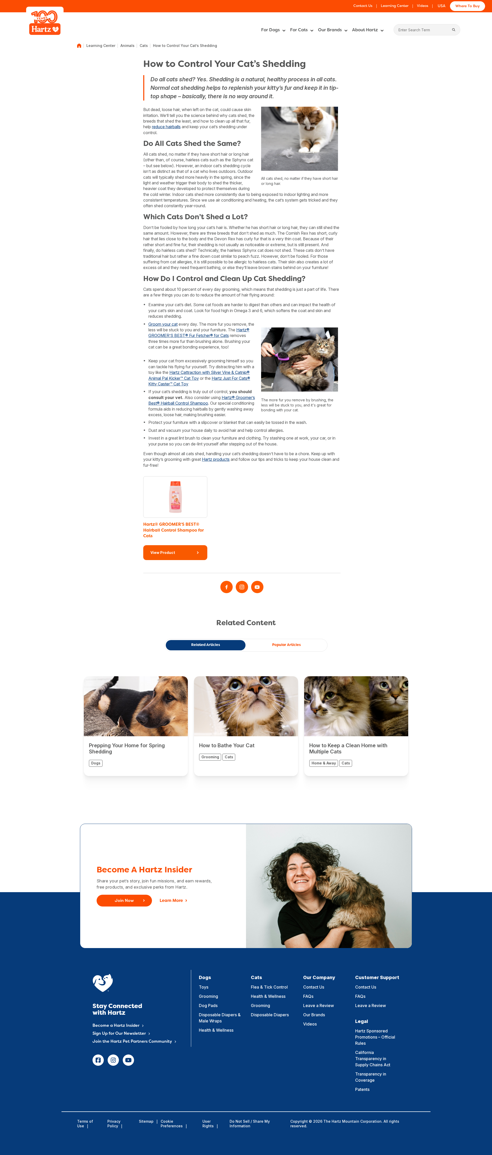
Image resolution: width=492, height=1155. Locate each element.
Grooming (208, 996)
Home (79, 46)
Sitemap (146, 1121)
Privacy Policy (113, 1123)
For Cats (299, 30)
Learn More (171, 901)
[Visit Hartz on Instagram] (242, 587)
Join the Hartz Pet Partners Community (132, 1042)
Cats (144, 45)
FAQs (308, 996)
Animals (127, 45)
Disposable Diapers (270, 1014)
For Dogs (270, 30)
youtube (128, 1060)
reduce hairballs (166, 126)
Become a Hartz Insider (116, 1026)
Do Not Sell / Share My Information (250, 1123)
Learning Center (394, 6)
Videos (422, 6)
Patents (362, 1089)
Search (454, 30)
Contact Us (362, 6)
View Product (162, 552)
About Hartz (365, 30)
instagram (113, 1060)
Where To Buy (467, 6)
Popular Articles (286, 645)
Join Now (124, 901)
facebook (98, 1060)
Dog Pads (208, 1005)
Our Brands (330, 30)
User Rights (208, 1123)
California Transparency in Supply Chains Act (372, 1058)
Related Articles (205, 645)
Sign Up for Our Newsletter (119, 1034)
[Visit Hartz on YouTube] (257, 587)
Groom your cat (163, 324)
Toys (203, 987)
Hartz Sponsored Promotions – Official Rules (375, 1037)
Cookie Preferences (172, 1123)
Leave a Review (318, 1005)
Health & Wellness (216, 1030)
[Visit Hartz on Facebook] (226, 587)
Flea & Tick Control (269, 987)
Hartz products (216, 459)
